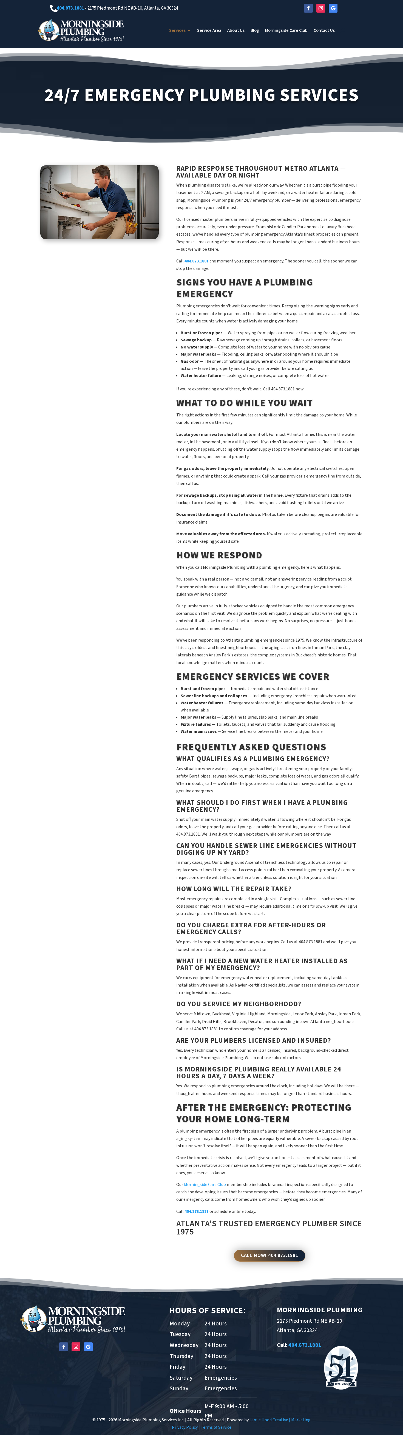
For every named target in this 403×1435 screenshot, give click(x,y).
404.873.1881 (70, 8)
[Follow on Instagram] (320, 8)
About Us (236, 30)
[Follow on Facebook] (308, 8)
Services (177, 30)
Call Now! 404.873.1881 (269, 1255)
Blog (255, 30)
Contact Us (324, 30)
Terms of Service (216, 1427)
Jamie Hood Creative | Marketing (280, 1420)
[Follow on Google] (333, 8)
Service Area (209, 30)
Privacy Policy (185, 1427)
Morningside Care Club (286, 30)
